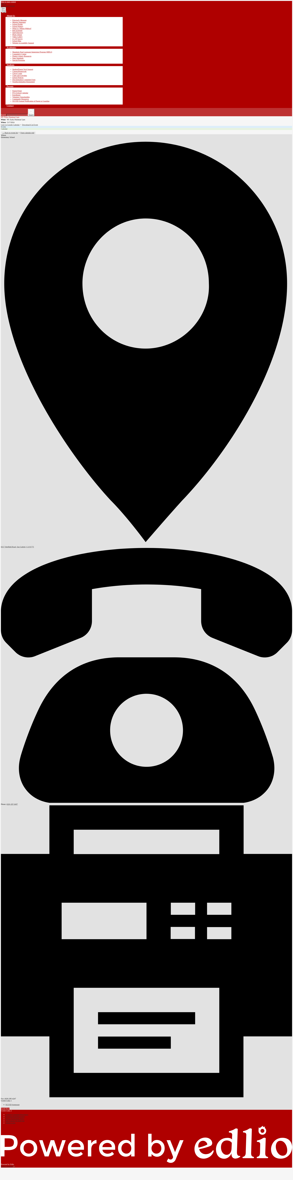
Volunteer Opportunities (21, 97)
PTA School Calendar (20, 93)
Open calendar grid (27, 133)
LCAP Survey (17, 39)
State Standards (17, 58)
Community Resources (20, 99)
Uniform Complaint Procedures (16, 1115)
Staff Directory (17, 33)
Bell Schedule (17, 31)
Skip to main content (8, 2)
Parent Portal (17, 91)
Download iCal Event (30, 125)
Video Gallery (17, 37)
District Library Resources (21, 56)
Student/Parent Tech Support (22, 69)
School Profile (17, 24)
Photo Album (17, 35)
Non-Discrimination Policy (15, 1117)
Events (3, 127)
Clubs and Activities (19, 76)
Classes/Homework (19, 71)
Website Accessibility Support (23, 43)
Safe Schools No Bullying (14, 1121)
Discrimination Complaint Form (23, 80)
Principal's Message (19, 20)
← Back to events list (10, 133)
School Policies (17, 78)
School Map (16, 41)
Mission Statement (19, 22)
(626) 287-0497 (12, 804)
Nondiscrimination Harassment (23, 82)
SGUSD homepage (12, 1105)
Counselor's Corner (19, 54)
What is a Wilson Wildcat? (21, 28)
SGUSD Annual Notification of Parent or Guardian (30, 101)
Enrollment (16, 95)
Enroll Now (5, 1109)
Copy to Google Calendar (10, 125)
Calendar (4, 129)
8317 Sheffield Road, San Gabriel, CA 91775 (17, 547)
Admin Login (10, 1123)
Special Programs (18, 60)
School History (17, 26)
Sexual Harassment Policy (14, 1119)
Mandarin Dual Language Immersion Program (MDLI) (32, 52)
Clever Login (17, 73)
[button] (10, 16)
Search (3, 115)
